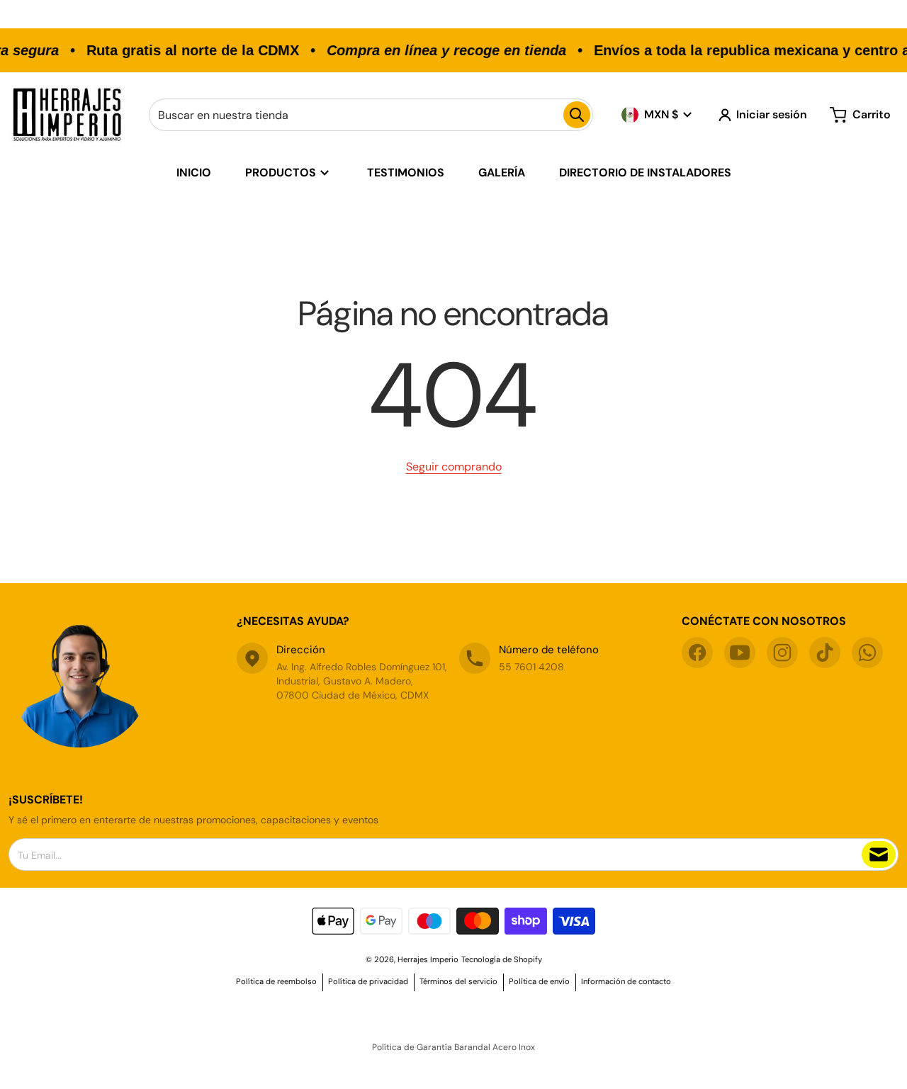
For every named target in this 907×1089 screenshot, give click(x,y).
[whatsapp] (867, 652)
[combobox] (371, 114)
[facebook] (697, 652)
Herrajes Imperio (428, 959)
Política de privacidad (368, 981)
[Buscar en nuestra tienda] (576, 114)
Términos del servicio (458, 981)
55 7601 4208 (531, 666)
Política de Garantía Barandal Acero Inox (453, 1047)
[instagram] (782, 652)
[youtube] (739, 652)
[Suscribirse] (879, 854)
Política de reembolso (276, 981)
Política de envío (539, 981)
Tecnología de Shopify (501, 959)
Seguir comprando (454, 466)
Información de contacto (626, 981)
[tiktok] (824, 652)
